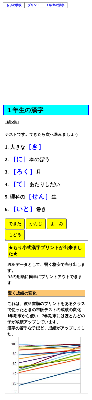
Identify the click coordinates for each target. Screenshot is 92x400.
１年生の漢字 (55, 5)
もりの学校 (13, 5)
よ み (56, 223)
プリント (34, 5)
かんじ (35, 223)
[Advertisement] (46, 56)
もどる (14, 234)
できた (14, 223)
